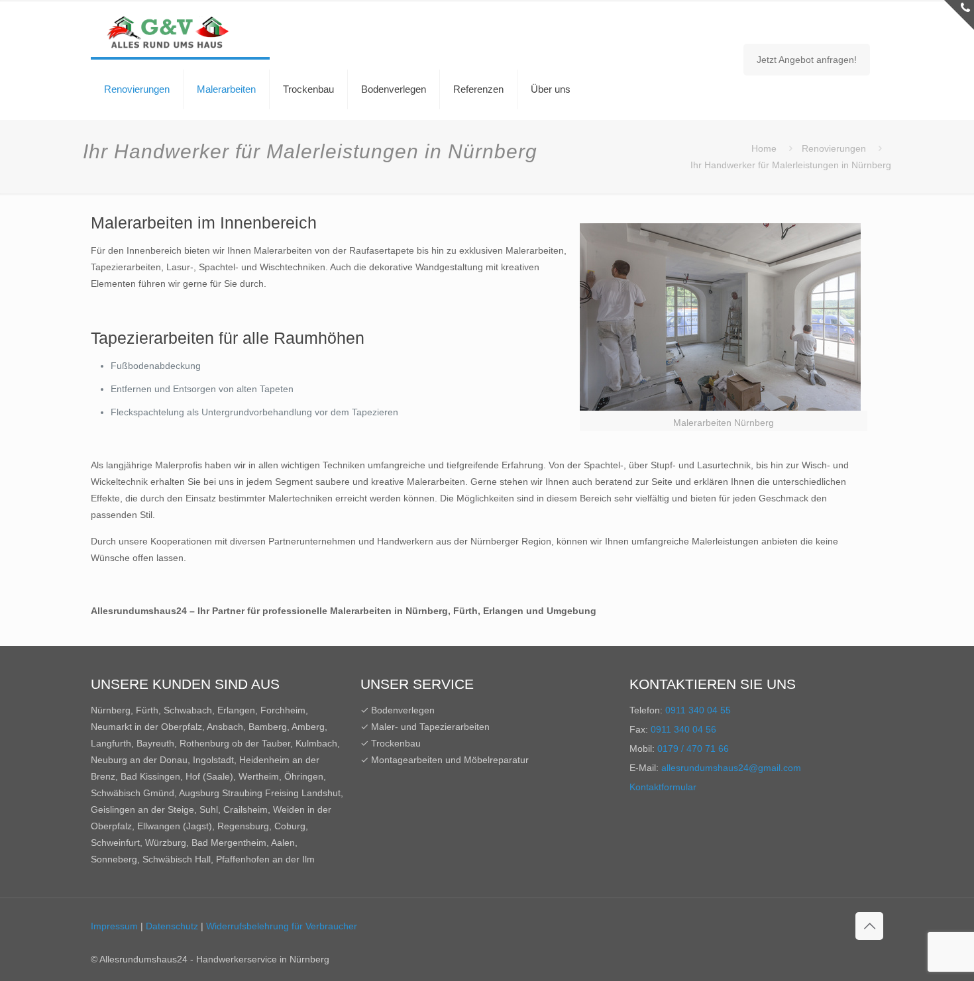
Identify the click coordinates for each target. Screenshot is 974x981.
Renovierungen (834, 148)
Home (764, 148)
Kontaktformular (662, 787)
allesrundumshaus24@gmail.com (731, 767)
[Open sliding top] (959, 15)
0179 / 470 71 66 (693, 748)
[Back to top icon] (869, 926)
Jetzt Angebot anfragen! (807, 59)
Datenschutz (172, 926)
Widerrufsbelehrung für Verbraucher (281, 926)
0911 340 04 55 (698, 710)
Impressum (114, 926)
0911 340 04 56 (683, 729)
